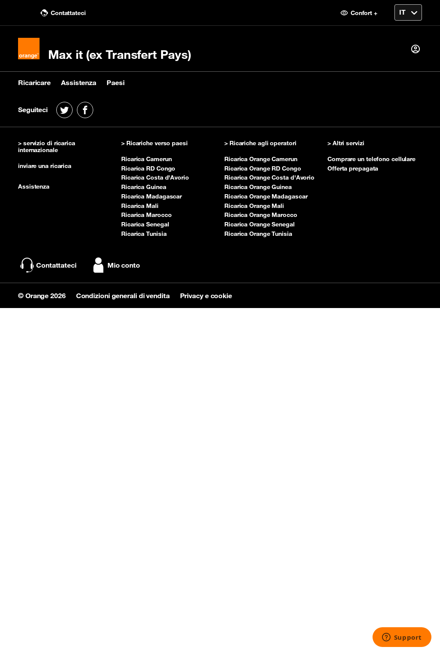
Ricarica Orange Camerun (260, 159)
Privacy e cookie (206, 295)
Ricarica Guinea (143, 187)
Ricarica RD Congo (148, 168)
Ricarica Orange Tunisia (258, 234)
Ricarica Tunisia (143, 234)
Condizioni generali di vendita (123, 295)
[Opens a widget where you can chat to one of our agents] (401, 638)
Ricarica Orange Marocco (260, 215)
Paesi (116, 82)
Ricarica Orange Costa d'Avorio (269, 177)
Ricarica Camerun (146, 159)
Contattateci (67, 13)
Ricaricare (34, 82)
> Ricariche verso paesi (154, 143)
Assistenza (78, 82)
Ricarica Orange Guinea (258, 187)
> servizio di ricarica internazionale (46, 147)
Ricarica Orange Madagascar (265, 196)
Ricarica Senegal (145, 224)
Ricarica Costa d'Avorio (155, 177)
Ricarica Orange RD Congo (262, 168)
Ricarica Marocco (146, 215)
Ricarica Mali (140, 206)
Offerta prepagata (352, 168)
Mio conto (123, 265)
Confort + (363, 13)
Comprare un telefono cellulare (371, 159)
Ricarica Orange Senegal (259, 224)
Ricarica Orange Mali (254, 206)
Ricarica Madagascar (151, 196)
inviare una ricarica (44, 166)
